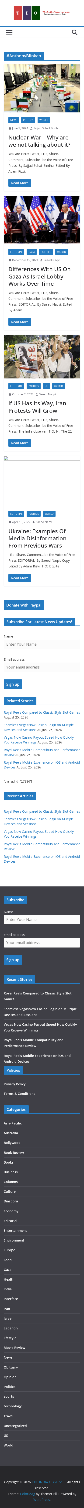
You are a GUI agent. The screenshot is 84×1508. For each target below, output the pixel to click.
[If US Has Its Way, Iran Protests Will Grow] (42, 356)
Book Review (14, 1152)
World (43, 120)
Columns (11, 1182)
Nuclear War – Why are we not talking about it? (39, 140)
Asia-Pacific (13, 1123)
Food (8, 1260)
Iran (7, 1309)
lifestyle (10, 1338)
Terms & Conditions (19, 1093)
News (13, 120)
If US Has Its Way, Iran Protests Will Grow (37, 406)
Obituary (11, 1367)
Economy (11, 1211)
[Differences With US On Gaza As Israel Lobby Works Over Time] (42, 220)
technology (13, 1406)
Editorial (16, 252)
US (46, 386)
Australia (11, 1133)
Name (8, 636)
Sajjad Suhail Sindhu (47, 128)
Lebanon (11, 1328)
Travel (8, 1416)
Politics (28, 120)
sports (9, 1396)
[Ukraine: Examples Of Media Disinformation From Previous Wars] (42, 481)
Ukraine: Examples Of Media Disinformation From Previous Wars (37, 538)
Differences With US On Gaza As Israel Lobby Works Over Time (39, 276)
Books (9, 1162)
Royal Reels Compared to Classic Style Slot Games (42, 712)
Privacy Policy (15, 1084)
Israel (8, 1318)
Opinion (10, 1377)
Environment (14, 1240)
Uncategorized (15, 1426)
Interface (11, 1299)
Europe (9, 1250)
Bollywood (12, 1142)
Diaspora (11, 1201)
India (8, 1289)
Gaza (31, 252)
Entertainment (15, 1230)
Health (9, 1279)
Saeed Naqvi (52, 260)
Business (11, 1172)
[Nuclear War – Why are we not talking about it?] (42, 88)
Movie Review (14, 1347)
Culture (10, 1191)
